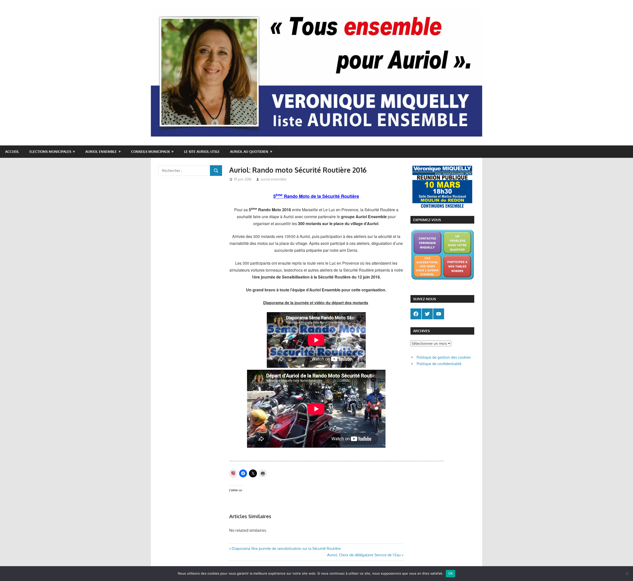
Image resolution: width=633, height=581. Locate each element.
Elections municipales (50, 151)
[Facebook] (415, 313)
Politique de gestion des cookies (444, 357)
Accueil (12, 151)
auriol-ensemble (274, 179)
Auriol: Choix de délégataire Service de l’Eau (364, 555)
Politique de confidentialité (439, 363)
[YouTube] (438, 313)
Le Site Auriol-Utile (202, 151)
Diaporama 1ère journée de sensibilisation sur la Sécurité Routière (286, 548)
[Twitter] (427, 313)
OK (450, 573)
